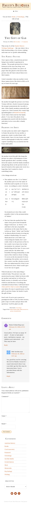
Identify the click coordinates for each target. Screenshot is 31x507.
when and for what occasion (11, 287)
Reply (6, 345)
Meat (6, 465)
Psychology (8, 471)
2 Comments (25, 41)
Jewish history (9, 462)
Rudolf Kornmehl (19, 112)
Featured (7, 452)
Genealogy (18, 307)
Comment (5, 396)
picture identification (15, 311)
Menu (16, 11)
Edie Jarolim (24, 501)
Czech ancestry (10, 449)
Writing (7, 474)
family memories (24, 309)
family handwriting (14, 309)
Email (4, 424)
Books (7, 446)
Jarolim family (9, 459)
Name (4, 416)
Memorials (8, 468)
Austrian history (10, 443)
